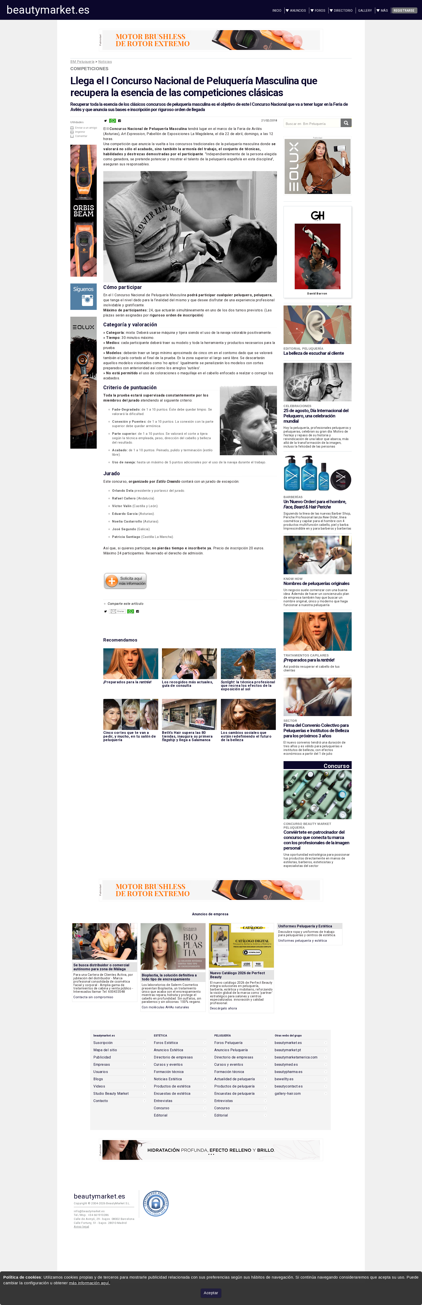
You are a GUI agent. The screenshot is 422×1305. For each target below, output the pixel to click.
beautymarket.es (48, 10)
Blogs (98, 1079)
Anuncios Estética (168, 1050)
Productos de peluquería (234, 1086)
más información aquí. (89, 1283)
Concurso (336, 766)
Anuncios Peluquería (231, 1050)
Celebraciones (297, 406)
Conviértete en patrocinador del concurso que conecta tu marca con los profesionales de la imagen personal (316, 840)
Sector (290, 720)
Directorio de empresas (173, 1057)
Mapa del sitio (105, 1050)
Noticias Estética (168, 1079)
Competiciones (89, 68)
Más (384, 10)
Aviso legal (81, 1226)
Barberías (293, 497)
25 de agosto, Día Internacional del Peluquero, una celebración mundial (316, 416)
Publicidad (102, 1057)
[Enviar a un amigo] (117, 612)
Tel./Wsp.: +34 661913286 (91, 1215)
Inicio (277, 10)
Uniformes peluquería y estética (302, 941)
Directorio (343, 10)
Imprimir (80, 131)
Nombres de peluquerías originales (316, 583)
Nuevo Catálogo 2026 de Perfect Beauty (237, 975)
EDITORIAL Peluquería (303, 348)
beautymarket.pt (288, 1050)
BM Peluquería (82, 62)
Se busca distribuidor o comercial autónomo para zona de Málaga (101, 967)
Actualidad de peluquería (234, 1079)
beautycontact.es (289, 1086)
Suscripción (103, 1043)
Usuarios (100, 1072)
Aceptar (211, 1293)
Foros (320, 10)
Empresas (101, 1064)
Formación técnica (169, 1072)
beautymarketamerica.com (296, 1057)
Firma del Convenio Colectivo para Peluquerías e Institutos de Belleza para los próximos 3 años (316, 730)
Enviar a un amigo (86, 127)
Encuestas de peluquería (234, 1093)
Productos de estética (172, 1086)
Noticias (105, 62)
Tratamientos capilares (306, 655)
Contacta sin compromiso (93, 997)
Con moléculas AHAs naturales (165, 1007)
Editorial (160, 1115)
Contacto (100, 1101)
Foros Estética (166, 1043)
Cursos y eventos (168, 1064)
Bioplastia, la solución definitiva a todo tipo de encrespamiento (169, 977)
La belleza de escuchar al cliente (314, 353)
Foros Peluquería (228, 1043)
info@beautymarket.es (89, 1211)
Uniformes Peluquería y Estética (305, 926)
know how (293, 579)
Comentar (81, 136)
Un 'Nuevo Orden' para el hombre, (315, 504)
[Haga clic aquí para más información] (125, 587)
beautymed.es (286, 1064)
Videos (99, 1086)
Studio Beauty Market (111, 1093)
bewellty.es (284, 1079)
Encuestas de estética (172, 1093)
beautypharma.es (289, 1072)
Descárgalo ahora (223, 1008)
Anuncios (298, 10)
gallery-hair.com (288, 1093)
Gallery (365, 10)
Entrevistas (163, 1101)
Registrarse (404, 10)
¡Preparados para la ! (309, 660)
